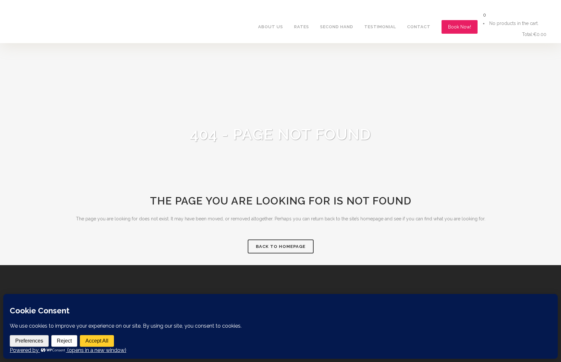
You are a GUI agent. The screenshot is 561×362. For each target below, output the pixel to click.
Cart (498, 34)
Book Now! (459, 26)
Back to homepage (280, 246)
